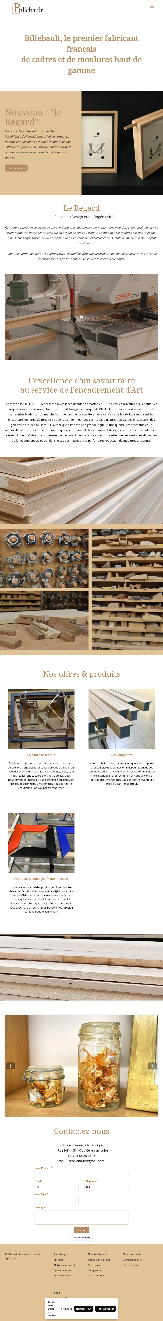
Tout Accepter (105, 1308)
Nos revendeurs (62, 1275)
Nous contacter (131, 1265)
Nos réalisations (97, 1275)
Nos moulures (95, 1265)
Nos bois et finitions (99, 1259)
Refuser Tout (83, 1308)
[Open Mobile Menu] (152, 8)
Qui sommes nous (64, 1270)
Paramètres (66, 1308)
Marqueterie (95, 1270)
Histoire (58, 1259)
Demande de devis (132, 1259)
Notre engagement (64, 1265)
